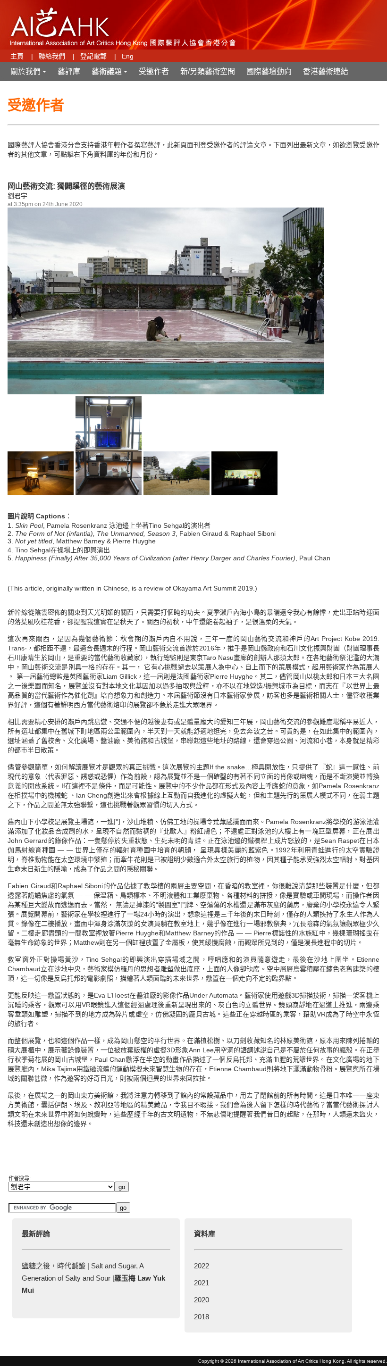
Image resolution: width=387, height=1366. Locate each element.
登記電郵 (93, 56)
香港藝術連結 (325, 71)
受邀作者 (154, 71)
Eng (128, 56)
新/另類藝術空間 (207, 71)
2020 (201, 1300)
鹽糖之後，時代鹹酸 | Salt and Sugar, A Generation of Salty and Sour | (93, 1278)
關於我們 (29, 74)
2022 (201, 1266)
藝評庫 (69, 71)
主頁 (17, 56)
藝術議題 (110, 74)
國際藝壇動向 (269, 71)
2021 (201, 1283)
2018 (201, 1317)
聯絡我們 (52, 56)
